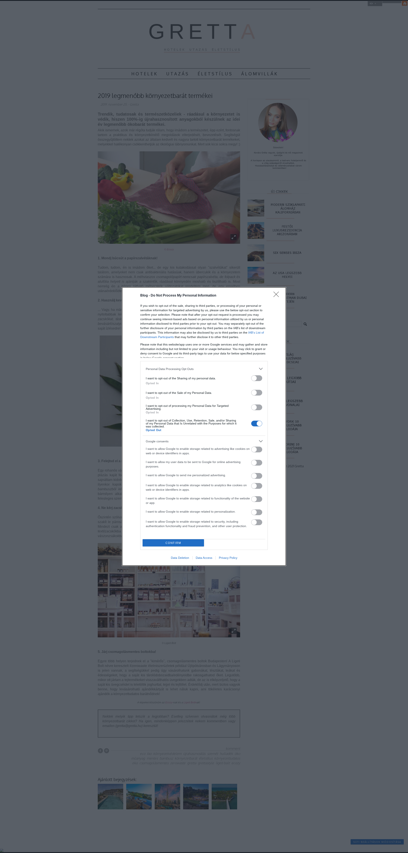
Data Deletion (180, 557)
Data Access (204, 557)
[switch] (256, 378)
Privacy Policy (228, 557)
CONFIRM (173, 543)
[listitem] (204, 369)
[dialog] (204, 426)
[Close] (277, 296)
